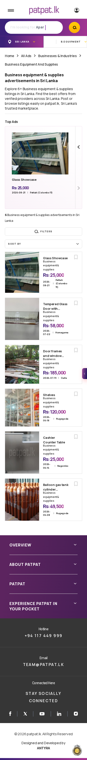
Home (9, 55)
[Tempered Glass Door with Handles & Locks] (22, 319)
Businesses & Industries (57, 55)
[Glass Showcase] (22, 272)
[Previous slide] (78, 146)
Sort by (14, 243)
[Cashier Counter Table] (22, 453)
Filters (46, 231)
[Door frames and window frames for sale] (22, 364)
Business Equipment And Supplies (31, 64)
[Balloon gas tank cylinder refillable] (22, 500)
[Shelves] (22, 407)
